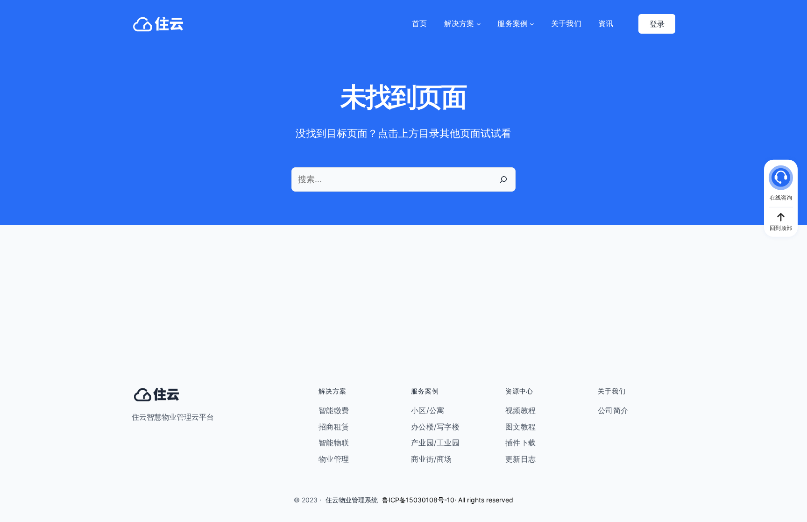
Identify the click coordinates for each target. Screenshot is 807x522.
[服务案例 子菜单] (532, 23)
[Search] (503, 179)
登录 (657, 24)
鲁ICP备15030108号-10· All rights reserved (447, 500)
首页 (419, 23)
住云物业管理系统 (352, 500)
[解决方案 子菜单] (478, 23)
